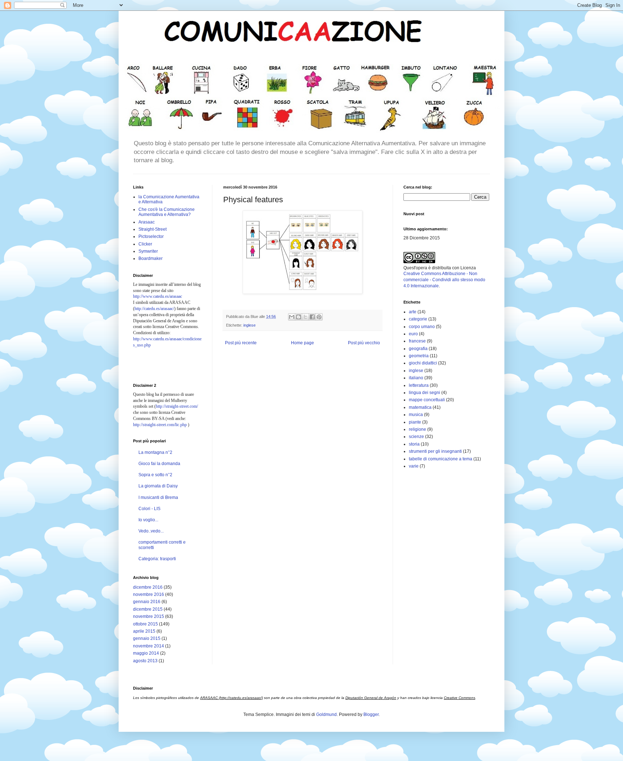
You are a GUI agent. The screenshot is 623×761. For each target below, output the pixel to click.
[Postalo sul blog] (298, 316)
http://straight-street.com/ (177, 406)
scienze (416, 436)
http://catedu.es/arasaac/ (154, 308)
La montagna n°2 (155, 452)
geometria (419, 355)
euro (413, 333)
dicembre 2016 (148, 587)
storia (414, 444)
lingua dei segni (424, 392)
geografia (418, 348)
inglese (249, 325)
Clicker (145, 244)
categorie (418, 319)
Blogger (371, 714)
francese (417, 341)
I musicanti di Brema (158, 497)
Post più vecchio (364, 342)
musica (416, 414)
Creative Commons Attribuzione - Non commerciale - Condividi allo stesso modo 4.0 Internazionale (444, 279)
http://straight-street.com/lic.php (160, 424)
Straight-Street (152, 229)
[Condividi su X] (305, 316)
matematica (420, 407)
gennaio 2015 (146, 638)
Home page (302, 342)
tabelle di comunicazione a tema (440, 458)
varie (414, 466)
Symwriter (148, 251)
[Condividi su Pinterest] (319, 316)
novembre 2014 (148, 646)
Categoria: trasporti (157, 558)
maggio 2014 (146, 653)
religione (417, 429)
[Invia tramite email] (291, 316)
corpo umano (422, 326)
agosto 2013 (145, 660)
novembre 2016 (148, 594)
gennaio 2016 (146, 601)
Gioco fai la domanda (159, 463)
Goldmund (326, 714)
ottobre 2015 (145, 624)
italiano (416, 377)
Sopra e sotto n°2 (155, 474)
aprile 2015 (144, 631)
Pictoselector (151, 236)
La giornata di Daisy (158, 485)
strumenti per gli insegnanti (435, 451)
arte (412, 311)
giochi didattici (423, 363)
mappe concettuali (427, 399)
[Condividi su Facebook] (312, 316)
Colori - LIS (149, 508)
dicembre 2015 (148, 609)
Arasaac (146, 222)
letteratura (419, 385)
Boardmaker (150, 258)
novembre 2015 (148, 616)
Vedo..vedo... (151, 531)
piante (415, 422)
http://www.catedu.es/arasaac (157, 296)
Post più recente (241, 342)
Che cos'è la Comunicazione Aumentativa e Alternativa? (166, 212)
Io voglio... (148, 519)
